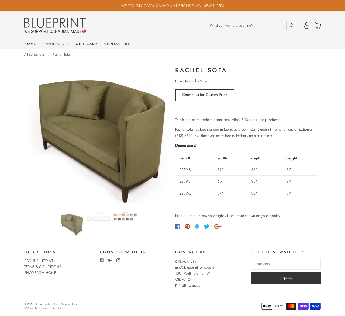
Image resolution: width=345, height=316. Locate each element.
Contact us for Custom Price (204, 94)
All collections (34, 54)
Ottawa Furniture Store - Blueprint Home (56, 304)
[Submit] (291, 25)
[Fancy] (197, 226)
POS (26, 308)
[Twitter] (207, 226)
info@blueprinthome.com (194, 267)
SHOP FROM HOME (40, 272)
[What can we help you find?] (248, 25)
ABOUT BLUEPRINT (38, 260)
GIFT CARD (87, 44)
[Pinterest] (187, 226)
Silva (203, 81)
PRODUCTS (55, 44)
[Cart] (318, 25)
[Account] (306, 25)
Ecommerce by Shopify (48, 308)
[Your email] (286, 264)
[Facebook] (177, 226)
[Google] (218, 226)
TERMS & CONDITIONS (42, 266)
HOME (30, 44)
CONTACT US (117, 44)
